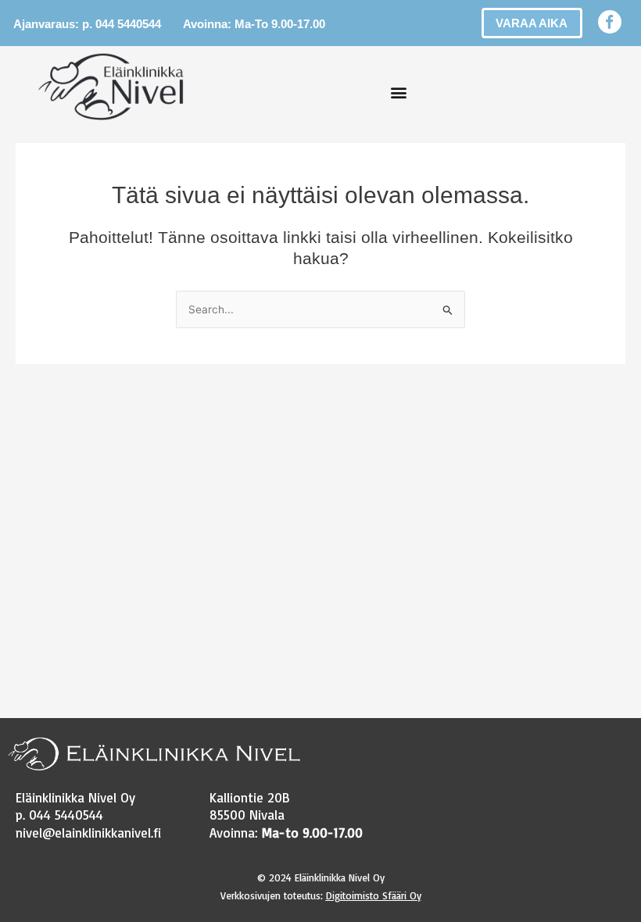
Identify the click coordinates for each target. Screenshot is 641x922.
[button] (398, 92)
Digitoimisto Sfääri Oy (373, 895)
